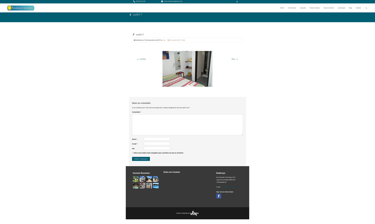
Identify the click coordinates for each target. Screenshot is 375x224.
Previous (141, 59)
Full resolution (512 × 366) (177, 40)
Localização (341, 8)
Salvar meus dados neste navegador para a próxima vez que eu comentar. (159, 153)
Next (235, 59)
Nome (134, 139)
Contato (358, 8)
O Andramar (292, 8)
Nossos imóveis (315, 8)
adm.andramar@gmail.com (229, 187)
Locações (303, 8)
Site (133, 148)
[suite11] (187, 69)
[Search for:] (366, 8)
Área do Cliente (329, 8)
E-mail (134, 144)
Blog (350, 8)
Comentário (136, 112)
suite (164, 40)
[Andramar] (19, 7)
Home (282, 8)
